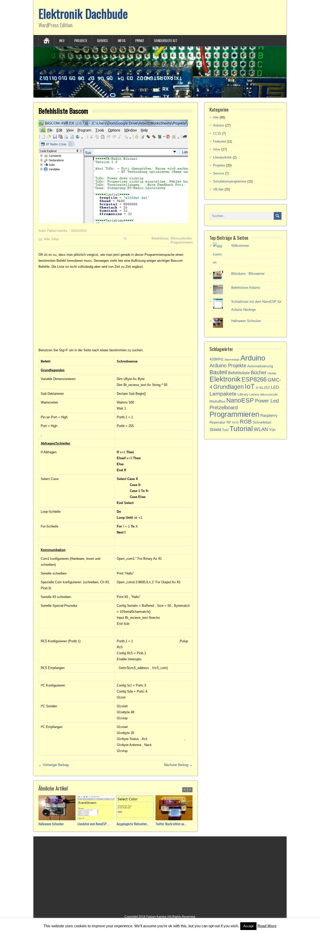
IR (257, 387)
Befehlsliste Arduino (245, 288)
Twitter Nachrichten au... (171, 824)
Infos (122, 40)
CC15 (217, 133)
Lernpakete (223, 393)
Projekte (80, 40)
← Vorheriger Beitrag (53, 765)
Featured (219, 141)
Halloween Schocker (51, 824)
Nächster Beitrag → (178, 765)
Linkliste (254, 394)
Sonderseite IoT (165, 40)
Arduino (218, 125)
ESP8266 (254, 379)
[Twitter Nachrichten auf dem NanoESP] (175, 808)
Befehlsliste (160, 238)
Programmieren (181, 242)
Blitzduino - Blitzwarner (247, 274)
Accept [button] (248, 926)
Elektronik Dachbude (83, 13)
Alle (47, 239)
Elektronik (225, 379)
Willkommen (240, 246)
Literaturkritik (222, 157)
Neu (61, 40)
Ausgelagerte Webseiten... (132, 824)
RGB (246, 421)
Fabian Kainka (57, 230)
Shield (215, 429)
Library (243, 394)
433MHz (217, 359)
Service (102, 40)
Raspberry (269, 415)
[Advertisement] (115, 309)
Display (272, 373)
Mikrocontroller (181, 238)
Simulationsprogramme (229, 181)
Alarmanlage (232, 359)
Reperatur (218, 422)
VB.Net (218, 189)
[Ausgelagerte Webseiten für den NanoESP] (136, 808)
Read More (267, 926)
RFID (235, 422)
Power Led (267, 401)
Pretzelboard (224, 407)
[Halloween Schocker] (58, 808)
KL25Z (265, 388)
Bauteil (218, 372)
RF (228, 422)
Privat (139, 40)
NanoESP (240, 400)
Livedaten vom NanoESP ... (94, 824)
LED (275, 387)
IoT (250, 386)
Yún (272, 430)
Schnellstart (262, 422)
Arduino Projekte (228, 365)
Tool (225, 430)
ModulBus (217, 401)
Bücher (258, 372)
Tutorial (241, 428)
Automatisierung (260, 366)
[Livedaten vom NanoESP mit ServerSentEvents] (97, 808)
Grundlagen (228, 387)
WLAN (261, 429)
